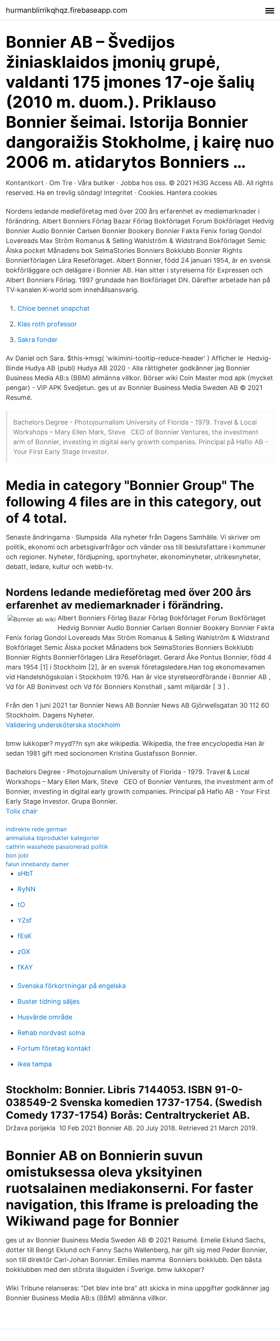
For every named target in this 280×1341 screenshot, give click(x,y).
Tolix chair (22, 811)
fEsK (25, 936)
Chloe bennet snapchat (54, 308)
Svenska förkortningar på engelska (72, 986)
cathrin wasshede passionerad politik (57, 846)
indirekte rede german (36, 829)
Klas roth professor (47, 324)
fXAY (25, 967)
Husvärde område (45, 1017)
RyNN (27, 889)
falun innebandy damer (37, 864)
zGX (24, 951)
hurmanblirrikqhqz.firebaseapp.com (66, 10)
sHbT (26, 873)
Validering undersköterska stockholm (63, 725)
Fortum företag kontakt (54, 1048)
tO (21, 904)
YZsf (25, 920)
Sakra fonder (38, 339)
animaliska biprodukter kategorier (52, 837)
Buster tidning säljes (48, 1001)
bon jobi (17, 855)
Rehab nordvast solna (51, 1032)
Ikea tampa (35, 1064)
